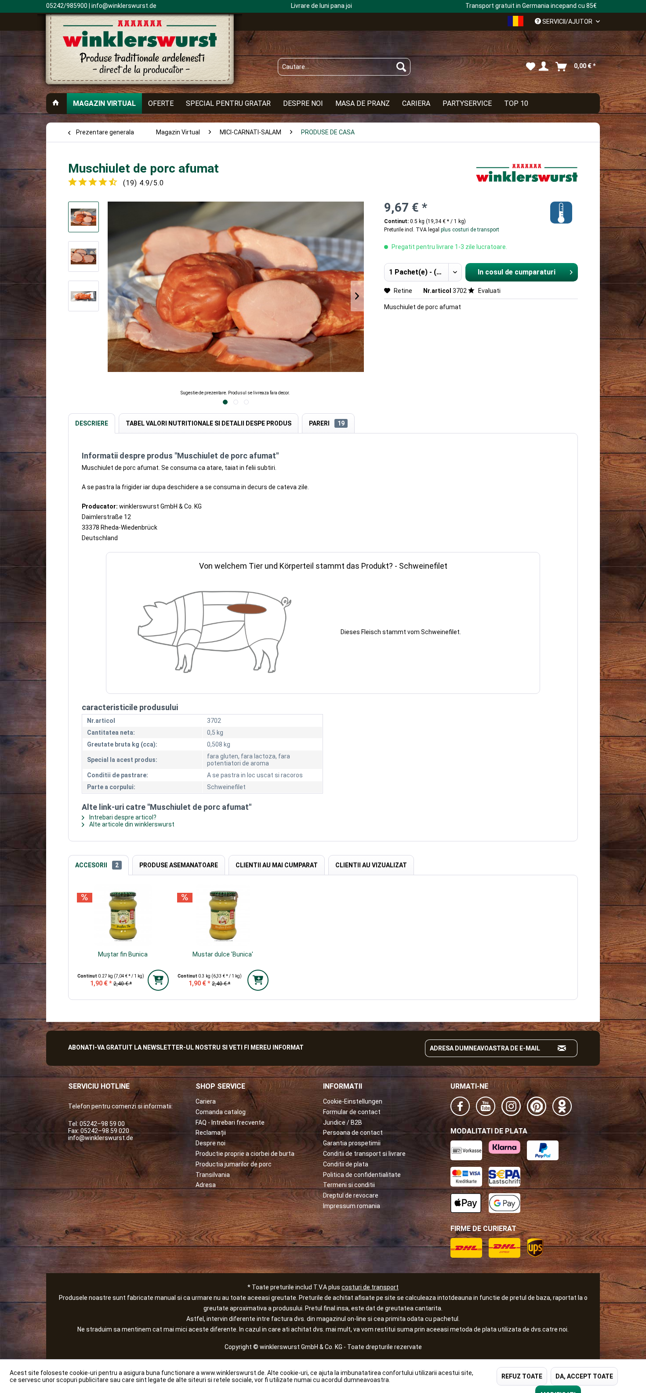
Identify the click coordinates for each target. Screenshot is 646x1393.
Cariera (206, 1101)
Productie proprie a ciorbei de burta (245, 1153)
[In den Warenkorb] (158, 980)
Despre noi (210, 1143)
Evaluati (489, 290)
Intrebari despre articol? (122, 817)
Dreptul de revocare (350, 1195)
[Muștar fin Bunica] (123, 915)
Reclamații (211, 1132)
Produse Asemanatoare (178, 865)
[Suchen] (401, 67)
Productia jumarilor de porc (234, 1164)
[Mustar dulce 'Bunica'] (223, 915)
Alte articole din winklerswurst (131, 824)
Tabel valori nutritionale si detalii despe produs (208, 423)
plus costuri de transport (469, 230)
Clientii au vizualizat (371, 865)
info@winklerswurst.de (100, 1137)
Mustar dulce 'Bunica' (222, 954)
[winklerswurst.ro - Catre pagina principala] (139, 53)
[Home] (55, 103)
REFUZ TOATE (521, 1376)
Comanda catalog (221, 1111)
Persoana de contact (353, 1132)
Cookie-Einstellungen (352, 1101)
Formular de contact (352, 1111)
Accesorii (97, 865)
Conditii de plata (345, 1164)
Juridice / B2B (342, 1122)
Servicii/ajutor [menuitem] (567, 21)
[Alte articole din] (527, 177)
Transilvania (213, 1174)
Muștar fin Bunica (123, 954)
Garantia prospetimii (352, 1143)
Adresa (206, 1184)
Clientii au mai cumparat (277, 865)
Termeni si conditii (349, 1184)
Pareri (327, 423)
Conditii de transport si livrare (364, 1153)
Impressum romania (351, 1205)
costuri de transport (370, 1287)
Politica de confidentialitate (362, 1174)
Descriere (91, 423)
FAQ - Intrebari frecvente (230, 1122)
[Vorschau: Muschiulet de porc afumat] (83, 217)
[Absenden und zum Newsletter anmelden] (562, 1048)
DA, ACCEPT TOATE (584, 1376)
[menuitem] (344, 67)
